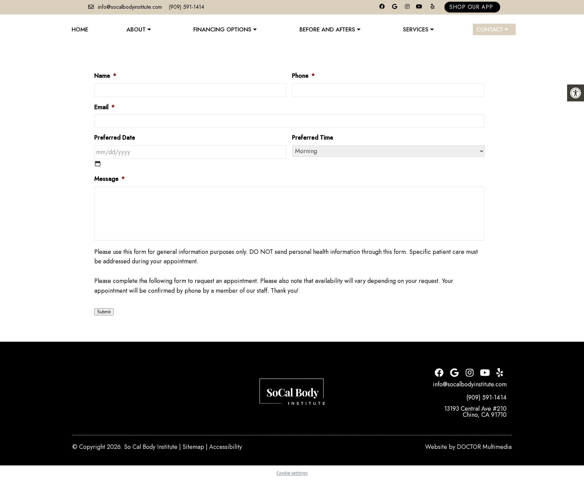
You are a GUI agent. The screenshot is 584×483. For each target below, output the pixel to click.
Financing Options (222, 29)
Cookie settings (292, 473)
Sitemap (193, 447)
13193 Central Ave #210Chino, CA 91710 (475, 412)
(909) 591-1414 (186, 7)
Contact (489, 29)
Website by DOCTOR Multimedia (468, 447)
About (136, 29)
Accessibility (225, 447)
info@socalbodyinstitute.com (130, 7)
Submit (104, 311)
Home (80, 29)
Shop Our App (471, 7)
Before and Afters (327, 29)
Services (416, 29)
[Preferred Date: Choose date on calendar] (97, 163)
